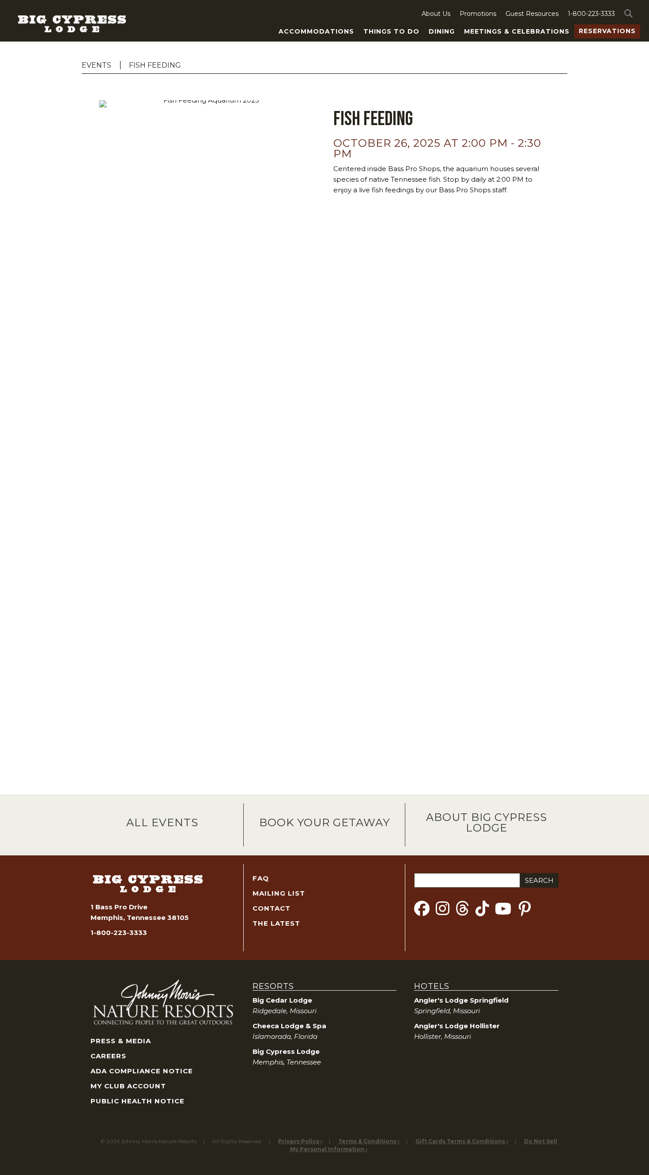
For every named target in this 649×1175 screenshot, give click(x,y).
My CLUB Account (128, 1086)
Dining (442, 31)
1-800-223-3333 (591, 14)
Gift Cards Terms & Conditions (460, 1141)
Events (96, 65)
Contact (272, 908)
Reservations (607, 31)
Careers (108, 1056)
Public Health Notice (138, 1101)
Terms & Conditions (367, 1141)
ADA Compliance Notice (142, 1071)
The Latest (276, 923)
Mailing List (279, 893)
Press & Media (121, 1041)
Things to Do (391, 31)
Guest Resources (532, 14)
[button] (630, 13)
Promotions (478, 14)
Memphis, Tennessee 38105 (140, 917)
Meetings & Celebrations (517, 31)
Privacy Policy (298, 1141)
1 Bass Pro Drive (119, 907)
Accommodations (316, 31)
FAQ (261, 878)
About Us (436, 14)
